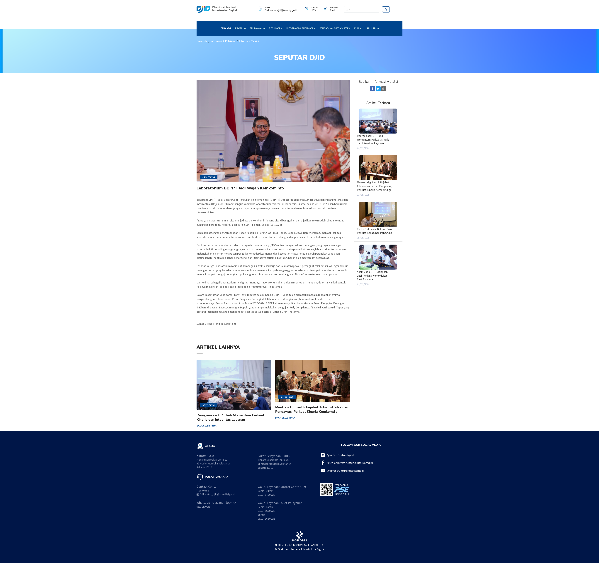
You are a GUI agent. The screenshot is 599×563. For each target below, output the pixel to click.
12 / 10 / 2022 (208, 176)
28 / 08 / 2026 (208, 404)
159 (314, 10)
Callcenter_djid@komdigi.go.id (281, 10)
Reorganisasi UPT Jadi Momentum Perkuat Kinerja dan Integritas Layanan (230, 417)
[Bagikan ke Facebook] (372, 88)
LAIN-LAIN (370, 28)
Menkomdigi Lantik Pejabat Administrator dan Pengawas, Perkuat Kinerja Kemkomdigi (311, 409)
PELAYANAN (256, 28)
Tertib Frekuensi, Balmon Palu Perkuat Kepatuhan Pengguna (374, 231)
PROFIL (239, 28)
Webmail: (334, 7)
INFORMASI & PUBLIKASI (299, 28)
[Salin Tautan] (383, 88)
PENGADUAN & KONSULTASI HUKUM (339, 28)
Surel (332, 10)
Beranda (202, 41)
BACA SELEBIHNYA (206, 425)
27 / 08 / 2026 (287, 396)
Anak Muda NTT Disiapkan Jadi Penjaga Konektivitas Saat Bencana (372, 275)
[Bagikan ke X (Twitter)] (378, 88)
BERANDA (226, 28)
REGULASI (274, 28)
